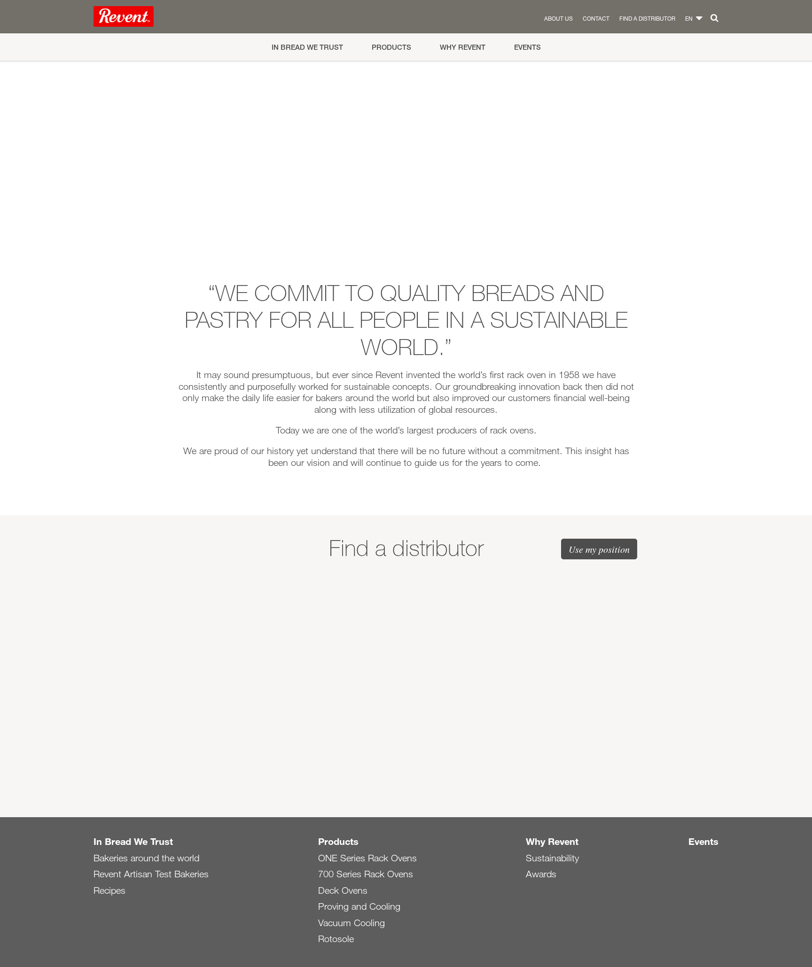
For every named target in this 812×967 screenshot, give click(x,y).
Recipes (109, 890)
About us (558, 18)
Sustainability (552, 858)
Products (391, 47)
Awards (541, 874)
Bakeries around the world (146, 858)
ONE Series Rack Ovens (367, 858)
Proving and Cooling (359, 906)
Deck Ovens (342, 890)
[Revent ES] (124, 18)
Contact (596, 18)
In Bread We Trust (307, 47)
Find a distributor (647, 18)
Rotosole (336, 938)
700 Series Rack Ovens (365, 874)
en (689, 18)
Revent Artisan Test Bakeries (151, 874)
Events (527, 47)
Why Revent (462, 47)
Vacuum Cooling (351, 922)
